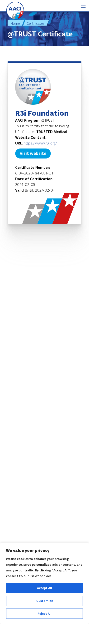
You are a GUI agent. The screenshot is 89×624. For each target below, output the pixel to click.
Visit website (33, 153)
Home (15, 23)
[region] (44, 583)
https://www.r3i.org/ (40, 143)
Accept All (44, 588)
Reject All (44, 614)
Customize (44, 601)
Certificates (36, 23)
